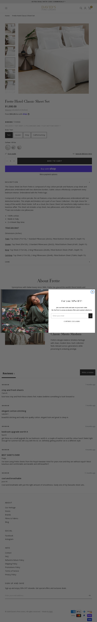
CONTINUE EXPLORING (72, 321)
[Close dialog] (92, 291)
